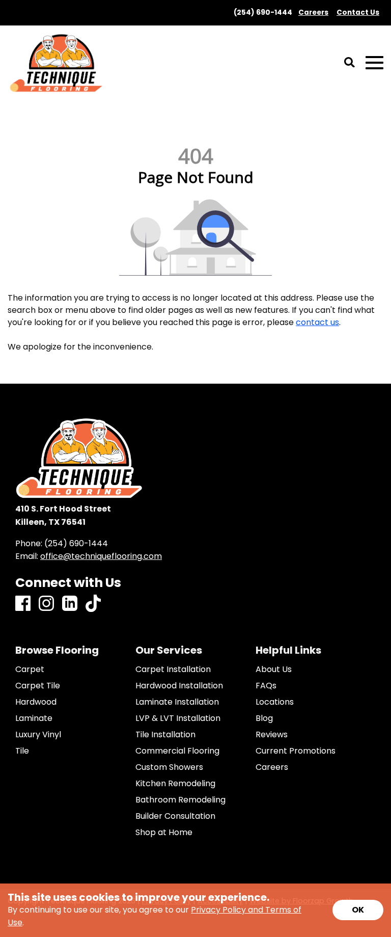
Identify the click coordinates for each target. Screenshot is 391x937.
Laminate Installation (177, 702)
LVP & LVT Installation (177, 718)
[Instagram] (46, 604)
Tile (22, 751)
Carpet (29, 669)
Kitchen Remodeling (175, 784)
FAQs (266, 686)
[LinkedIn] (69, 604)
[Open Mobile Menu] (374, 63)
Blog (264, 718)
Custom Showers (169, 767)
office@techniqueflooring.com (101, 556)
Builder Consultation (175, 816)
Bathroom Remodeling (180, 800)
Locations (275, 702)
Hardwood (36, 702)
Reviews (272, 735)
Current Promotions (296, 751)
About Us (274, 669)
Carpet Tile (37, 686)
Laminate (33, 718)
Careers (272, 767)
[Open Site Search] (349, 63)
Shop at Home (163, 832)
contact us (317, 322)
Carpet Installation (173, 669)
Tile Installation (165, 735)
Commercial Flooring (177, 751)
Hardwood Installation (179, 686)
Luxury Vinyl (38, 735)
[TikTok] (93, 604)
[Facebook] (23, 604)
